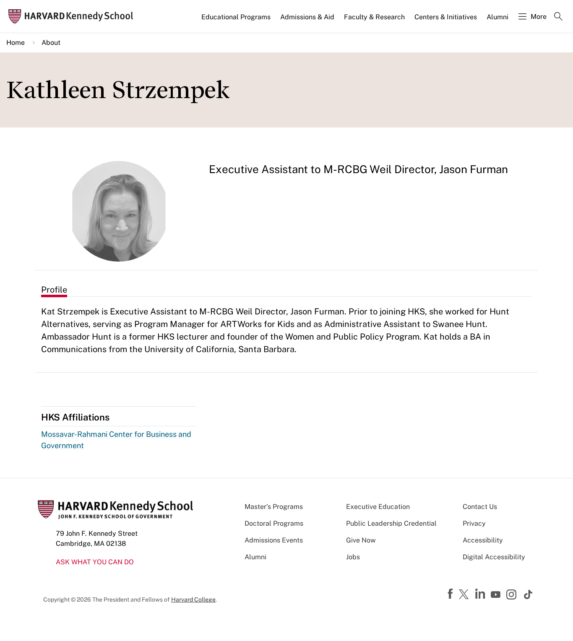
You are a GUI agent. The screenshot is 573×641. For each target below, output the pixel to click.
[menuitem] (236, 20)
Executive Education (378, 507)
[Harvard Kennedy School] (73, 16)
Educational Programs (236, 17)
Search (558, 17)
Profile (54, 290)
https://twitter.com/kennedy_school (465, 594)
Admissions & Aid (307, 17)
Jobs (353, 557)
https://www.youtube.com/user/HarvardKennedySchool (496, 595)
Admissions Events (274, 540)
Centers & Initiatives (445, 17)
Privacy (474, 523)
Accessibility (483, 540)
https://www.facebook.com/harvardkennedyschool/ (451, 594)
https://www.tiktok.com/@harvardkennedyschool (528, 594)
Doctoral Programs (274, 523)
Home (15, 43)
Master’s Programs (274, 507)
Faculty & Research (374, 17)
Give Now (360, 540)
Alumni (497, 17)
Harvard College (193, 599)
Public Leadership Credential (391, 523)
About (51, 43)
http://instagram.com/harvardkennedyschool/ (512, 595)
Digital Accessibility (494, 557)
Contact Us (480, 507)
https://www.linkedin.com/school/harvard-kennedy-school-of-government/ (481, 594)
